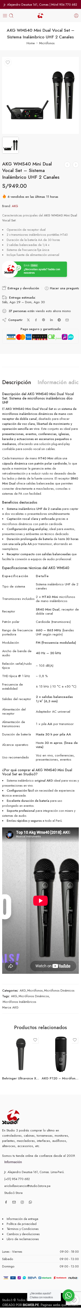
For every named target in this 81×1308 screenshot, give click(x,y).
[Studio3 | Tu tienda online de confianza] (10, 1116)
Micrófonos (47, 43)
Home (31, 43)
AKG (15, 206)
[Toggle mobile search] (11, 15)
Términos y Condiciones (23, 1228)
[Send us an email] (14, 1202)
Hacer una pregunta (64, 288)
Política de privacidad (22, 1223)
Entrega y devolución (22, 288)
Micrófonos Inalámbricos (19, 1001)
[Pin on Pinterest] (43, 320)
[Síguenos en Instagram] (22, 1202)
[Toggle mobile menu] (5, 15)
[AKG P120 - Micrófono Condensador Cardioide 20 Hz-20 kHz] (60, 1054)
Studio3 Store (13, 1192)
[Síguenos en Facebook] (6, 1202)
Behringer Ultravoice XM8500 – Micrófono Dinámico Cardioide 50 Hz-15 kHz (21, 1078)
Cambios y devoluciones (23, 1234)
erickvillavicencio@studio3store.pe (27, 1186)
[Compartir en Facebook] (36, 320)
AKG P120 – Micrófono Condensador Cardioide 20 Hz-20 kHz (60, 1078)
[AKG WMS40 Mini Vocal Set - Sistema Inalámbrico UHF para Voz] (67, 165)
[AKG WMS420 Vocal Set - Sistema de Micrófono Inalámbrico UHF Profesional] (76, 165)
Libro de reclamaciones (23, 1239)
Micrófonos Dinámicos (59, 990)
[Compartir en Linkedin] (51, 320)
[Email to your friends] (67, 320)
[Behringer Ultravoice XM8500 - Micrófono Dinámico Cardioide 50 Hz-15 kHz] (21, 1054)
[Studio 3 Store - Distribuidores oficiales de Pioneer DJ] (40, 15)
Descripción (16, 382)
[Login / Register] (76, 15)
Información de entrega (22, 1218)
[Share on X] (28, 320)
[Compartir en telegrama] (59, 320)
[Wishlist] (7, 62)
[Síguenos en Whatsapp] (30, 1202)
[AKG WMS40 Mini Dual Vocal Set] (40, 95)
